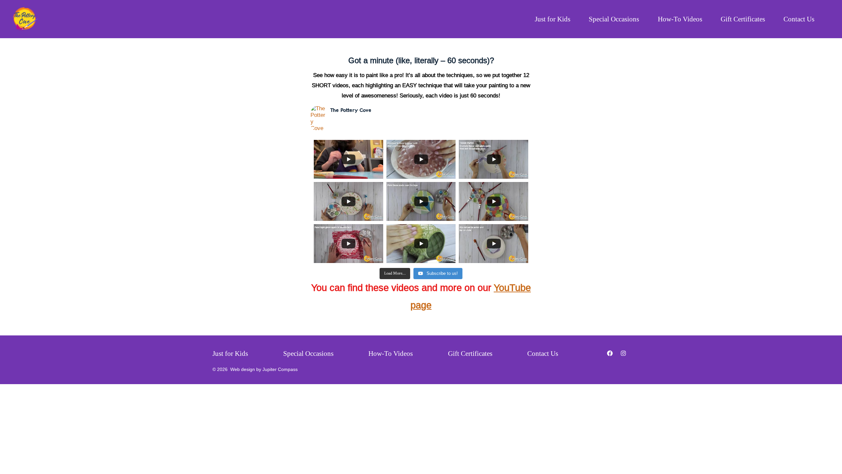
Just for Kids (552, 19)
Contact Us (798, 19)
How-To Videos (680, 19)
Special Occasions (614, 19)
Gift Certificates (743, 19)
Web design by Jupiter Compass (264, 369)
